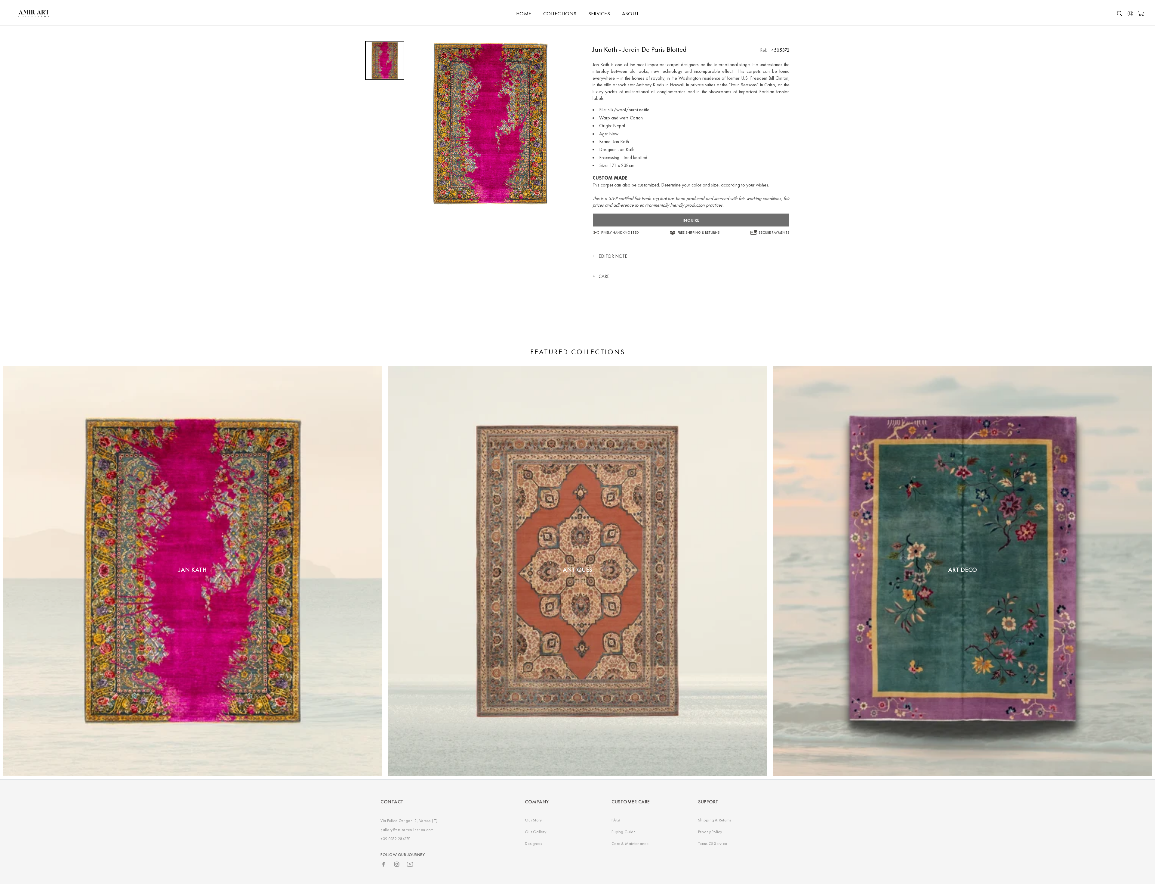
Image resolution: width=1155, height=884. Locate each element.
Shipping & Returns (715, 820)
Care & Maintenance (630, 843)
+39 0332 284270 (395, 838)
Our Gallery (535, 831)
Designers (533, 843)
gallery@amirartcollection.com (407, 829)
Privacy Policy (710, 831)
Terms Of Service (712, 843)
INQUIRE (691, 220)
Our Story (533, 820)
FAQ (615, 820)
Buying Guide (623, 831)
